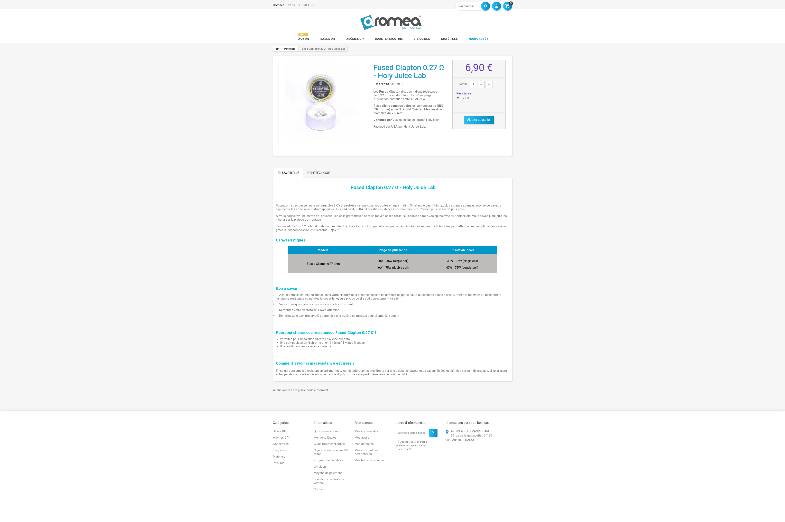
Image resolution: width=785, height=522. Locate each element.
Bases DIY (327, 38)
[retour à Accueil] (277, 48)
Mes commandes (366, 431)
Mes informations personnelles (367, 452)
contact (278, 5)
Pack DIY (302, 38)
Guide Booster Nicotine (329, 444)
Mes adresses (364, 444)
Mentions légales (325, 437)
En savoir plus (288, 172)
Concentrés (281, 444)
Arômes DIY (355, 38)
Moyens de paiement (328, 473)
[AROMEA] (391, 22)
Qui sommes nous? (327, 431)
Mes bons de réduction (370, 460)
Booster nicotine (389, 38)
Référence (381, 84)
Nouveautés (479, 38)
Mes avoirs (362, 437)
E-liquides (422, 38)
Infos (291, 5)
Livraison (320, 466)
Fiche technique (319, 172)
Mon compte (364, 423)
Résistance (464, 93)
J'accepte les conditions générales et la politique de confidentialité (411, 446)
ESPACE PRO (307, 5)
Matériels (449, 38)
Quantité (462, 84)
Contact (319, 489)
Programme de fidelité (328, 460)
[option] (321, 103)
